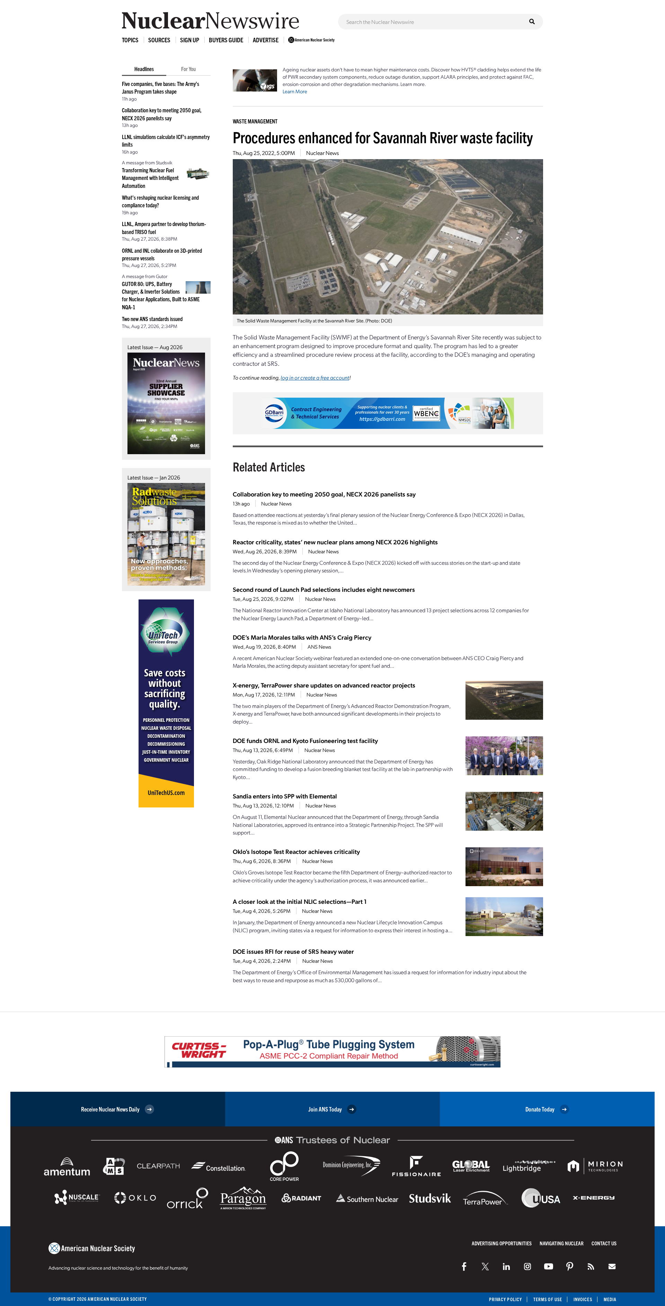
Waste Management (255, 121)
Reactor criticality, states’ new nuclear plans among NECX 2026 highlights (335, 542)
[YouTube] (548, 1266)
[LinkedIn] (506, 1266)
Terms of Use (547, 1299)
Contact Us (604, 1243)
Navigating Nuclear (562, 1243)
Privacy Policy (505, 1299)
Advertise (265, 40)
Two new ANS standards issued (152, 318)
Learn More (295, 91)
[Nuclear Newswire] (590, 1266)
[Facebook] (464, 1266)
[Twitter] (485, 1266)
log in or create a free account (315, 377)
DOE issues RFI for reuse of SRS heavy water (293, 951)
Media (610, 1299)
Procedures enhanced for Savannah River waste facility (383, 136)
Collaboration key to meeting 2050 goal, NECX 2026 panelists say (324, 494)
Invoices (583, 1299)
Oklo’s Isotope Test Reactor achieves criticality (296, 851)
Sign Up (189, 40)
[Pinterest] (569, 1266)
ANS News (319, 646)
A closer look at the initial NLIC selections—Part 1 (299, 901)
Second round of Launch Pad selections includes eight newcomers (324, 589)
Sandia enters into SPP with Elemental (285, 796)
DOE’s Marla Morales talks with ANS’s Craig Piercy (302, 637)
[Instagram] (527, 1266)
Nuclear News (322, 152)
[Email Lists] (612, 1266)
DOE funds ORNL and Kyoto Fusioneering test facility (305, 740)
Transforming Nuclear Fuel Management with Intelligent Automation (150, 177)
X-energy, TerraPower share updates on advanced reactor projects (324, 685)
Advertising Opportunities (502, 1243)
